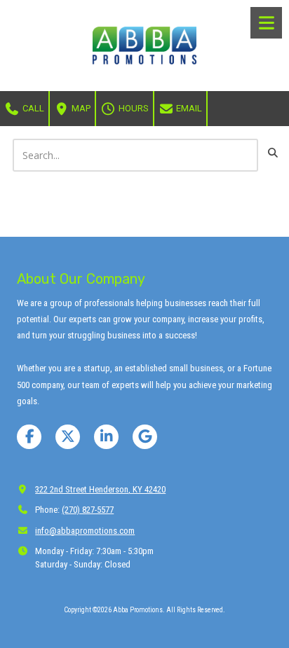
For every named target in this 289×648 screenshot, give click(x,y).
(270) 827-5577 (88, 509)
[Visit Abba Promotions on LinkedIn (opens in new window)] (106, 437)
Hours (132, 108)
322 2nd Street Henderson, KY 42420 (100, 489)
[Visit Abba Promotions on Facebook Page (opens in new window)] (29, 437)
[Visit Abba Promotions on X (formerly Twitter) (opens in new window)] (67, 437)
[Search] (272, 153)
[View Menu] (266, 23)
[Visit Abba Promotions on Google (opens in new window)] (145, 437)
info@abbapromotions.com (85, 530)
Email (188, 108)
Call (32, 108)
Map (79, 108)
